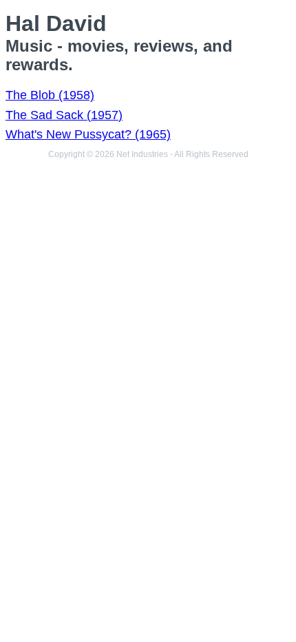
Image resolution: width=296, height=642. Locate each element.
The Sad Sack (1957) (64, 115)
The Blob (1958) (50, 95)
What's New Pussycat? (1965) (88, 134)
